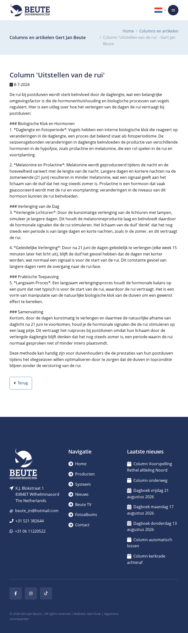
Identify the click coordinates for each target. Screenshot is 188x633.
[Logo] (30, 10)
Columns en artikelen (158, 31)
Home (128, 31)
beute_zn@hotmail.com (37, 510)
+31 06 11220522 (30, 531)
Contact (82, 525)
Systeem (82, 484)
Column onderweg (150, 480)
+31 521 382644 (29, 521)
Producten (84, 474)
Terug (22, 383)
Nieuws (81, 494)
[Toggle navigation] (173, 10)
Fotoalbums (85, 514)
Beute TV (83, 504)
